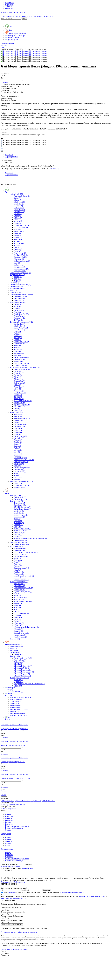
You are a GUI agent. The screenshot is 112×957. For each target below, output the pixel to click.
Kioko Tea (19, 300)
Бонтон (18, 454)
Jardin (17, 519)
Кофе (7, 493)
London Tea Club (21, 225)
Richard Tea (19, 231)
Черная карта (20, 635)
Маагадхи (19, 259)
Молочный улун (17, 288)
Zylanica (18, 249)
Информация (6, 834)
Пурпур (18, 686)
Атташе (18, 534)
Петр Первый (20, 540)
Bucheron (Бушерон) (23, 658)
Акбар (17, 448)
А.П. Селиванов (21, 613)
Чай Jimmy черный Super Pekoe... (13, 762)
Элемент (18, 479)
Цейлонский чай (18, 302)
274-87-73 (48, 16)
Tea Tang (18, 241)
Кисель (14, 650)
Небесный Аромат (22, 261)
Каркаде (14, 283)
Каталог (8, 837)
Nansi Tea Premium (22, 227)
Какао (13, 648)
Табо (17, 473)
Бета (17, 452)
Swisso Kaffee (20, 531)
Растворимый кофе (19, 582)
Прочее (8, 719)
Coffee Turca (19, 554)
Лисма (17, 466)
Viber (11, 12)
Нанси (17, 355)
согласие (12, 892)
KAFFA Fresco (20, 597)
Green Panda (19, 210)
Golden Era (19, 208)
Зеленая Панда (20, 458)
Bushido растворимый (23, 588)
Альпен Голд (20, 660)
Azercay (18, 371)
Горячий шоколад (17, 646)
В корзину (5, 737)
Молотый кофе (17, 546)
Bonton (18, 375)
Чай (6, 192)
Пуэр (13, 290)
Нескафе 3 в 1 (20, 499)
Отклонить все (17, 924)
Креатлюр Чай (20, 257)
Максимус (19, 623)
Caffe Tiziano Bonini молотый (26, 552)
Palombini (18, 525)
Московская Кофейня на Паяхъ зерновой (30, 538)
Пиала (17, 409)
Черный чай (16, 412)
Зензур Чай (19, 403)
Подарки (8, 695)
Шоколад (15, 656)
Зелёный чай (16, 194)
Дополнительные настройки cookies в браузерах (19, 932)
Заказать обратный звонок (10, 866)
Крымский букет (22, 405)
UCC (17, 611)
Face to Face (19, 517)
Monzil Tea (19, 391)
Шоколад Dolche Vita (23, 666)
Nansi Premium (20, 436)
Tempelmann (19, 503)
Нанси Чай (19, 407)
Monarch (19, 599)
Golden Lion (19, 383)
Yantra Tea (19, 399)
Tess (16, 245)
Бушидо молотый (21, 568)
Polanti (17, 229)
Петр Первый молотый (24, 576)
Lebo (17, 562)
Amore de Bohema (22, 196)
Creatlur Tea (19, 324)
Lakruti (17, 223)
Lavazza (18, 521)
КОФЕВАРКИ (16, 691)
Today (17, 609)
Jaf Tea (18, 222)
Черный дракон (21, 487)
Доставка (8, 7)
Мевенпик (19, 574)
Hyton (18, 218)
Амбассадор (19, 533)
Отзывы (8, 830)
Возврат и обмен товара (14, 828)
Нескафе (18, 631)
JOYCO (18, 680)
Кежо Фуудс (20, 253)
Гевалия (18, 615)
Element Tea (19, 381)
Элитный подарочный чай (21, 481)
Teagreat (18, 397)
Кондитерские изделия (13, 644)
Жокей (17, 570)
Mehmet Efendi (20, 548)
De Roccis (19, 511)
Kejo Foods (19, 298)
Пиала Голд (19, 470)
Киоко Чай (19, 353)
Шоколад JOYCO (21, 668)
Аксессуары (9, 690)
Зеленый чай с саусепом (20, 273)
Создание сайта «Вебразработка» (13, 882)
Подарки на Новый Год (20, 697)
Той (16, 475)
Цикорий (15, 639)
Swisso (17, 605)
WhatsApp (4, 12)
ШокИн (18, 664)
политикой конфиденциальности (72, 892)
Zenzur (17, 446)
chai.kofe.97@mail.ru (8, 808)
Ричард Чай (19, 361)
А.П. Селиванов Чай (23, 401)
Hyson (17, 334)
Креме (17, 619)
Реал (17, 263)
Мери (17, 281)
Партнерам (9, 5)
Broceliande (20, 505)
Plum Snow (19, 344)
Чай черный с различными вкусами (25, 367)
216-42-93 (34, 16)
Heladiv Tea (19, 304)
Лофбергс (19, 572)
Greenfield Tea (20, 296)
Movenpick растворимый (24, 601)
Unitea (17, 247)
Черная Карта (20, 578)
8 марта (14, 703)
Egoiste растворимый (23, 592)
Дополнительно (7, 849)
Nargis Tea (19, 438)
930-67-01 (21, 16)
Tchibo (17, 607)
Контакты (9, 9)
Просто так (16, 699)
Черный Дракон (21, 269)
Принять (4, 951)
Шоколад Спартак (22, 676)
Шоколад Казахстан (22, 670)
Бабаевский (19, 662)
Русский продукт (21, 633)
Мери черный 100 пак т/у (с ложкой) (14, 729)
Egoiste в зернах (21, 515)
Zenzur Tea (19, 316)
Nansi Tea (19, 310)
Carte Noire (19, 590)
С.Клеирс (19, 265)
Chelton (18, 379)
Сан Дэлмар (20, 267)
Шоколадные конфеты (20, 678)
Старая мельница (21, 544)
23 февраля (16, 701)
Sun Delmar (20, 393)
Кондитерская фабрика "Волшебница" (29, 684)
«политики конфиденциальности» (13, 898)
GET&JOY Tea (20, 424)
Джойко (18, 654)
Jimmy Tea (19, 387)
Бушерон (18, 682)
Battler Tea (19, 373)
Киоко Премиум (21, 462)
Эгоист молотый (21, 580)
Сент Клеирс (20, 471)
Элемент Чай (20, 271)
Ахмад (17, 251)
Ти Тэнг (18, 320)
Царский (18, 477)
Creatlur (18, 422)
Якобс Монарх (20, 637)
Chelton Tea (19, 326)
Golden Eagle (20, 497)
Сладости (15, 652)
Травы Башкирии (18, 292)
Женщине (15, 707)
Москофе (18, 629)
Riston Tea (19, 233)
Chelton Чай (19, 202)
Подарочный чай (18, 715)
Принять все (6, 924)
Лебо (17, 536)
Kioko (17, 389)
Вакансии (9, 824)
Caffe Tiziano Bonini (22, 509)
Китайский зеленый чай (20, 285)
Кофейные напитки (18, 542)
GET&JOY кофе (21, 556)
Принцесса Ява (21, 359)
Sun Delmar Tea (21, 314)
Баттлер (18, 450)
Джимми (18, 456)
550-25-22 (7, 16)
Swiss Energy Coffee (22, 529)
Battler (17, 198)
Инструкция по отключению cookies (14, 949)
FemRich (18, 206)
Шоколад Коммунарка (24, 672)
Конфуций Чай (21, 255)
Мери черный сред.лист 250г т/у (13, 745)
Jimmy (18, 277)
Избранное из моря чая (24, 460)
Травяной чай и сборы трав (21, 294)
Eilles (17, 594)
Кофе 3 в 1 (15, 495)
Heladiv (18, 214)
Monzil (18, 434)
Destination (19, 204)
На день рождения (18, 709)
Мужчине (15, 705)
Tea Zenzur (19, 243)
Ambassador (19, 584)
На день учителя (17, 713)
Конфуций (19, 464)
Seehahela (18, 414)
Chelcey (18, 200)
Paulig (17, 527)
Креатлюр (19, 318)
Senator (18, 603)
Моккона (18, 625)
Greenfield (19, 212)
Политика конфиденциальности (17, 826)
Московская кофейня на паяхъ (26, 627)
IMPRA (18, 220)
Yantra (17, 444)
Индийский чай (17, 275)
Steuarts (18, 235)
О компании (9, 3)
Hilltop (17, 385)
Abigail (18, 416)
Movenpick (19, 523)
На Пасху (14, 711)
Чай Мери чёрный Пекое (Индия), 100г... (16, 778)
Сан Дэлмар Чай (21, 363)
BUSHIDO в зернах (22, 507)
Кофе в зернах (16, 501)
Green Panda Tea (21, 328)
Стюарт (18, 410)
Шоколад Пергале (22, 674)
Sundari (18, 237)
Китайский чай (17, 286)
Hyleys (17, 216)
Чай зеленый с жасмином (21, 322)
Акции (7, 845)
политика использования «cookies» (92, 896)
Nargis (17, 279)
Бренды (8, 822)
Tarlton (18, 239)
